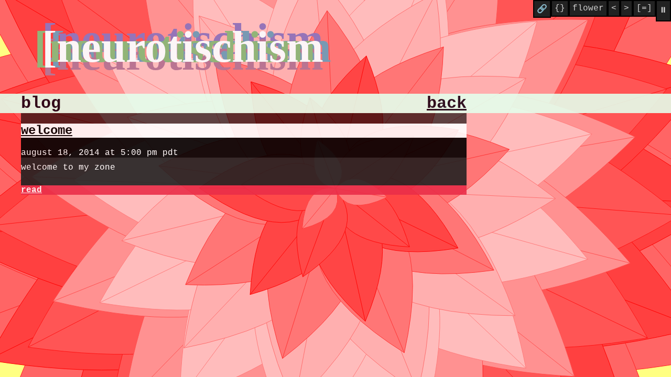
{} (560, 8)
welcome (46, 131)
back (447, 103)
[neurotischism (182, 46)
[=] (644, 8)
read (31, 190)
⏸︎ (663, 10)
